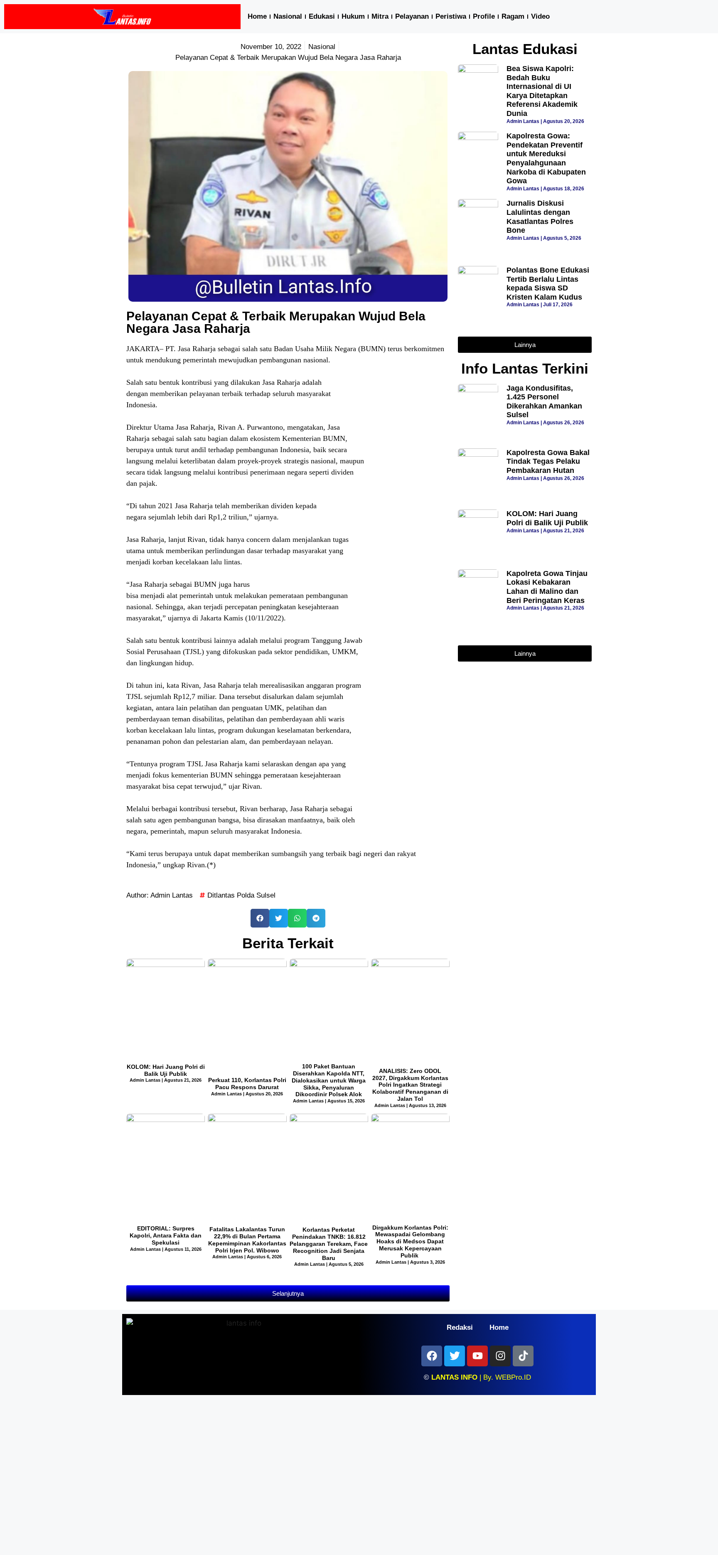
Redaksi (460, 1327)
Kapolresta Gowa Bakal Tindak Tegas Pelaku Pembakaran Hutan (548, 461)
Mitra (380, 16)
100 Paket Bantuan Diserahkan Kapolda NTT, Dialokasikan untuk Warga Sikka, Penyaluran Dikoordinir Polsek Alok (329, 1080)
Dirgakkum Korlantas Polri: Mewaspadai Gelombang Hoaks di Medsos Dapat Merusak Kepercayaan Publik (410, 1241)
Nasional (287, 16)
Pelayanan (412, 16)
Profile (484, 16)
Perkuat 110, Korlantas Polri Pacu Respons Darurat (247, 1083)
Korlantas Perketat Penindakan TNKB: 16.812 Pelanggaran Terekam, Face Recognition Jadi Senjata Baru (329, 1243)
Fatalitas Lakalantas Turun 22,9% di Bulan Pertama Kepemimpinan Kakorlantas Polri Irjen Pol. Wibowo (247, 1239)
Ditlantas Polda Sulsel (241, 895)
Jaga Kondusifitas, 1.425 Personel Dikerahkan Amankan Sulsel (544, 401)
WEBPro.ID (513, 1377)
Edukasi (322, 16)
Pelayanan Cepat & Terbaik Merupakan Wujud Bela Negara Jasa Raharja (275, 322)
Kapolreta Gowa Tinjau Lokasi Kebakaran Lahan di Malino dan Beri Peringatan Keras (547, 587)
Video (540, 16)
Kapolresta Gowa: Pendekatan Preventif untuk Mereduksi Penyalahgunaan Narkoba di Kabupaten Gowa (546, 158)
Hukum (353, 16)
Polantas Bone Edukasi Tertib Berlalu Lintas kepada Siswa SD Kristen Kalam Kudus (548, 283)
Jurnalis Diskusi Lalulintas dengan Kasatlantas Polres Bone (540, 216)
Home (257, 16)
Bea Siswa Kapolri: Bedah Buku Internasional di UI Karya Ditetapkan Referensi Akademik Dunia (542, 91)
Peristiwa (450, 16)
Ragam (513, 16)
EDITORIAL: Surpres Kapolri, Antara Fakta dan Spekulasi (166, 1235)
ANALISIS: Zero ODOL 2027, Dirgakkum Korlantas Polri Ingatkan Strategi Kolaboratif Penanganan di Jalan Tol (410, 1085)
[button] (260, 918)
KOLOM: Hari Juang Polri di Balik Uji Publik (166, 1070)
